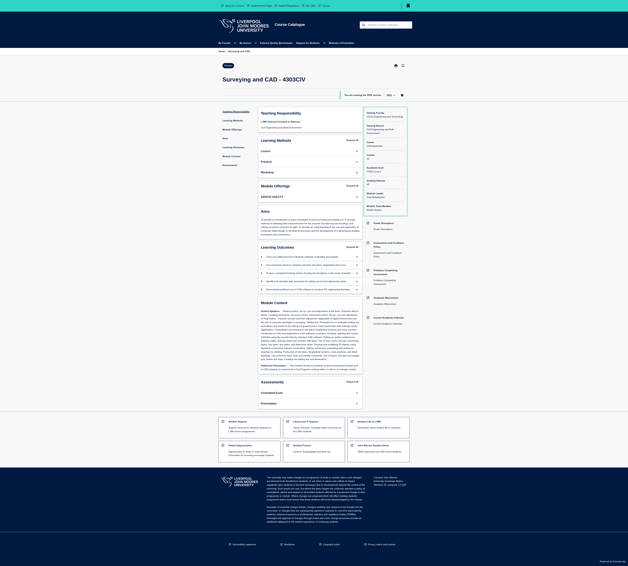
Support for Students (308, 43)
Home (221, 51)
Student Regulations (288, 5)
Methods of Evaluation (341, 43)
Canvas (326, 5)
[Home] (243, 26)
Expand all (352, 140)
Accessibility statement (244, 544)
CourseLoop (619, 561)
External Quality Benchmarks (276, 43)
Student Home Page (261, 5)
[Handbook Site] (239, 482)
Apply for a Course (234, 5)
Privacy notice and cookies (381, 544)
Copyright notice (331, 544)
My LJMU (311, 5)
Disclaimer (289, 544)
